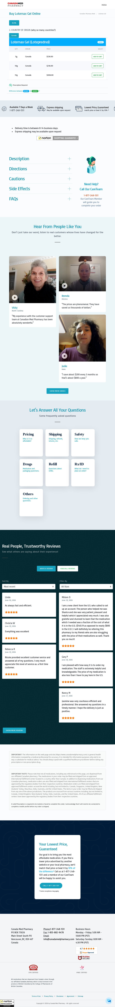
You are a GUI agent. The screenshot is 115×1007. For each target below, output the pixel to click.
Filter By (63, 581)
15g (16, 75)
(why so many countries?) (43, 30)
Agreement (70, 996)
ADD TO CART (97, 57)
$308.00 (50, 75)
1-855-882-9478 (56, 932)
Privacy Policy (48, 996)
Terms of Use (36, 996)
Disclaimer (60, 996)
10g (16, 65)
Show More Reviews (14, 730)
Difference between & (24, 91)
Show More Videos (57, 391)
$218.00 (50, 65)
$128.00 (50, 56)
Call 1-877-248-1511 (51, 885)
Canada (14, 35)
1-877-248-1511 (57, 929)
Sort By (5, 581)
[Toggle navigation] (104, 5)
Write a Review (46, 568)
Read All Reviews (67, 568)
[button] (7, 1003)
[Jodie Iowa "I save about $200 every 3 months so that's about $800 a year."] (82, 383)
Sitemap (80, 996)
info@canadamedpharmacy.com (58, 939)
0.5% (14, 22)
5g (16, 56)
